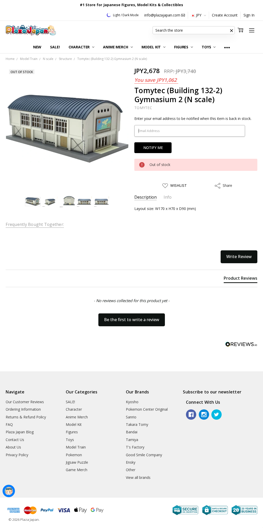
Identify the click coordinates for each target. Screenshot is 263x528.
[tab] (240, 279)
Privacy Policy (17, 454)
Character (80, 47)
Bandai (131, 431)
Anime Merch (116, 47)
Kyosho (132, 401)
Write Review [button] (239, 256)
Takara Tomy (137, 424)
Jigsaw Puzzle (77, 462)
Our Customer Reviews (25, 401)
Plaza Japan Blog (20, 431)
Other (130, 469)
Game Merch (76, 469)
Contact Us (15, 439)
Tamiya (132, 439)
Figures (181, 47)
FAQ (9, 424)
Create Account (225, 15)
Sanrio (131, 417)
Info (168, 197)
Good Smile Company (144, 454)
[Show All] (227, 47)
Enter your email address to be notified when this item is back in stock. (192, 118)
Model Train (76, 447)
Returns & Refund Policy (26, 417)
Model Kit (152, 47)
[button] (232, 30)
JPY (198, 15)
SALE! (55, 47)
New (37, 47)
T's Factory (135, 447)
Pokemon (74, 454)
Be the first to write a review (131, 319)
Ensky (130, 462)
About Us (13, 447)
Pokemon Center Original (147, 409)
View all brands (138, 477)
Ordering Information (23, 409)
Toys (207, 47)
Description (145, 197)
